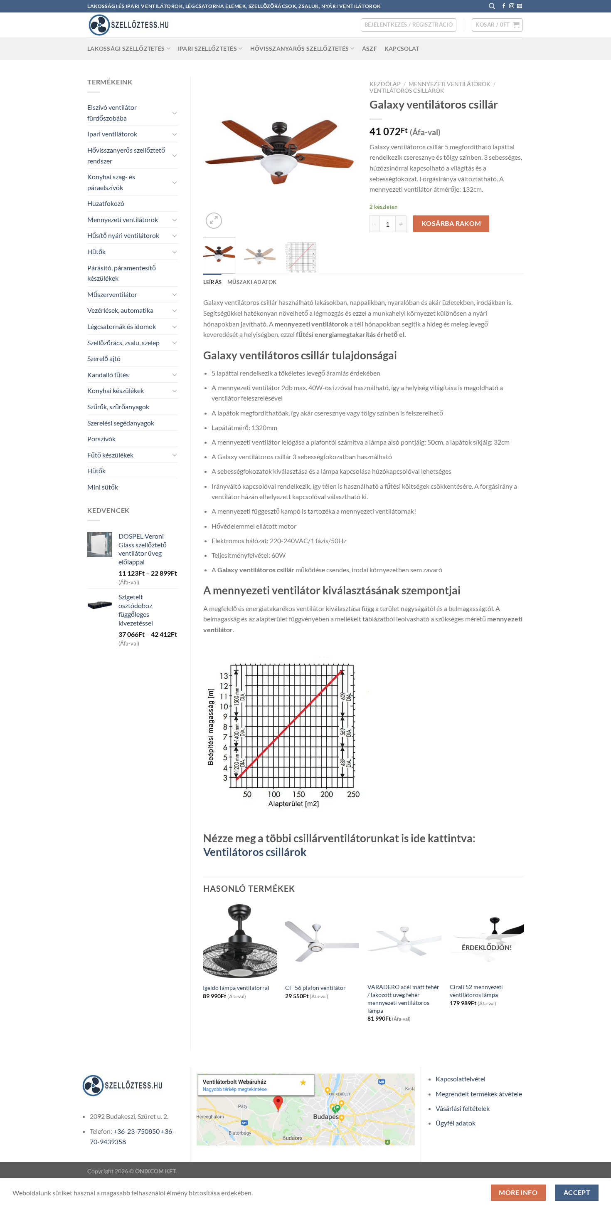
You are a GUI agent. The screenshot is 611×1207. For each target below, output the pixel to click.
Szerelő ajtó (104, 358)
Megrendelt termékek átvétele (479, 1094)
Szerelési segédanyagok (120, 423)
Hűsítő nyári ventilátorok (123, 235)
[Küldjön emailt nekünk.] (519, 6)
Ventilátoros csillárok (407, 90)
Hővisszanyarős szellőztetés (299, 48)
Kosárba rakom (451, 223)
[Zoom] (214, 221)
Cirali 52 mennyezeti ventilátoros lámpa (476, 990)
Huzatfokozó (105, 203)
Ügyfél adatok (455, 1123)
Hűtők (96, 251)
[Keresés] (492, 6)
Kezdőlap (385, 84)
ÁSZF (369, 48)
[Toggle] (174, 113)
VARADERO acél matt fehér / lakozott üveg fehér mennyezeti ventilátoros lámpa (403, 998)
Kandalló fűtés (108, 374)
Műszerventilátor (112, 294)
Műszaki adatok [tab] (252, 282)
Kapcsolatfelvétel (460, 1079)
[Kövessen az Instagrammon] (511, 6)
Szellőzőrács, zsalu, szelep (123, 342)
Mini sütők (102, 487)
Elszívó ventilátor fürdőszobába (112, 112)
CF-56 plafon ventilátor (315, 987)
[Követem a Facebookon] (503, 6)
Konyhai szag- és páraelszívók (111, 182)
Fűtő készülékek (110, 455)
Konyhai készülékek (115, 390)
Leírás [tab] (212, 282)
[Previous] (216, 153)
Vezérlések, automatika (120, 310)
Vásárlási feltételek (463, 1108)
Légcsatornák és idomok (121, 326)
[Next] (343, 153)
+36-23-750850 (136, 1131)
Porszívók (101, 439)
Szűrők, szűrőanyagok (118, 407)
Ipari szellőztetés (207, 48)
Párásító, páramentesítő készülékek (121, 273)
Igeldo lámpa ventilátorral (236, 987)
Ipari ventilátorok (112, 134)
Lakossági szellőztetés (126, 48)
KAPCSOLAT (401, 48)
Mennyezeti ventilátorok (122, 219)
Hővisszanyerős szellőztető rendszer (126, 155)
